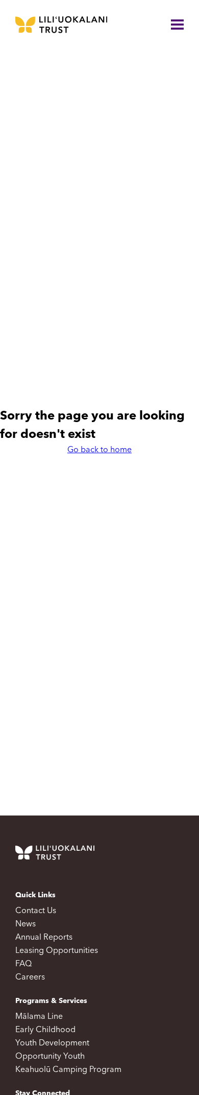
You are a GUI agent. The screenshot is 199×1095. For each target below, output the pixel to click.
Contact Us (35, 911)
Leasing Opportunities (56, 951)
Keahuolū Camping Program (68, 1070)
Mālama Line (39, 1017)
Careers (30, 977)
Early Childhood (45, 1030)
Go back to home (99, 450)
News (25, 924)
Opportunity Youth (50, 1057)
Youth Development (52, 1043)
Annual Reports (43, 938)
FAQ (23, 964)
